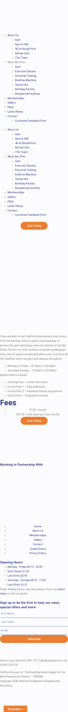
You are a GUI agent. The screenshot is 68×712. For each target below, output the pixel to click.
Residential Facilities (27, 93)
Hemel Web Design (24, 685)
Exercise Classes (25, 71)
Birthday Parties (25, 89)
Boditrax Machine (25, 80)
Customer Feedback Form (30, 120)
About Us (13, 35)
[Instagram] (14, 652)
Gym (18, 39)
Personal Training (25, 75)
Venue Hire (21, 84)
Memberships (16, 98)
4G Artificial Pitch (25, 48)
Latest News (15, 111)
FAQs (11, 107)
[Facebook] (4, 652)
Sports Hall (21, 44)
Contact (13, 116)
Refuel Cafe (22, 53)
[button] (34, 125)
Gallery (12, 102)
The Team (21, 57)
